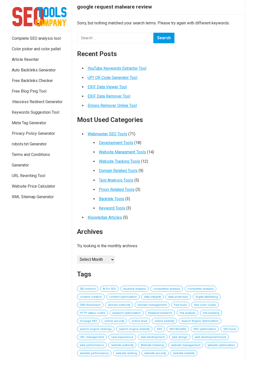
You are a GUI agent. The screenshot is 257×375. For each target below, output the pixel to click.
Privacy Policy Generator (33, 133)
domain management (152, 305)
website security (155, 353)
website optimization (221, 345)
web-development (153, 337)
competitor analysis (200, 288)
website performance (94, 353)
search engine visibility (134, 329)
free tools (180, 305)
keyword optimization (126, 313)
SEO (159, 329)
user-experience (122, 337)
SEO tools (229, 329)
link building (211, 313)
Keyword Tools (112, 208)
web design (179, 337)
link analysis (187, 313)
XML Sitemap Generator (33, 196)
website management (185, 345)
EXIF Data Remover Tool (109, 96)
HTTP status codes (92, 313)
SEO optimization (205, 329)
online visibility (164, 321)
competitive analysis (166, 288)
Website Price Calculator (33, 186)
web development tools (210, 337)
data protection (178, 297)
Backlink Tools (111, 198)
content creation (91, 297)
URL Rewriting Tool (28, 175)
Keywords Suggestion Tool (35, 112)
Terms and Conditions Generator (31, 160)
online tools (139, 321)
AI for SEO (109, 288)
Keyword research (160, 313)
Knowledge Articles (105, 217)
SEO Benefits (177, 329)
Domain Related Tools (118, 170)
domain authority (119, 305)
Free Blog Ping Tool (29, 91)
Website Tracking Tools (119, 161)
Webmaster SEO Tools (107, 134)
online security (114, 321)
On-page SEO (88, 321)
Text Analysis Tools (116, 180)
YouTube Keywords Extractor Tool (117, 68)
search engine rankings (96, 329)
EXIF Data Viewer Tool (107, 87)
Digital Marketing (207, 297)
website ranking (126, 353)
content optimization (123, 297)
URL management (92, 337)
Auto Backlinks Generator (34, 70)
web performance (92, 345)
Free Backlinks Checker (32, 80)
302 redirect (88, 288)
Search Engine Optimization (200, 321)
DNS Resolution (90, 305)
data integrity (152, 297)
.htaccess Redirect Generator (37, 101)
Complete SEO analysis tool (36, 38)
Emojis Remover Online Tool (112, 105)
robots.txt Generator (29, 144)
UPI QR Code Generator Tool (112, 77)
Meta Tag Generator (29, 122)
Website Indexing (152, 345)
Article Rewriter (25, 59)
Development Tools (116, 142)
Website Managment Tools (122, 152)
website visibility (184, 353)
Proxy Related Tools (117, 189)
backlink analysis (134, 288)
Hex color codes (205, 305)
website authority (122, 345)
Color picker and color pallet (36, 49)
